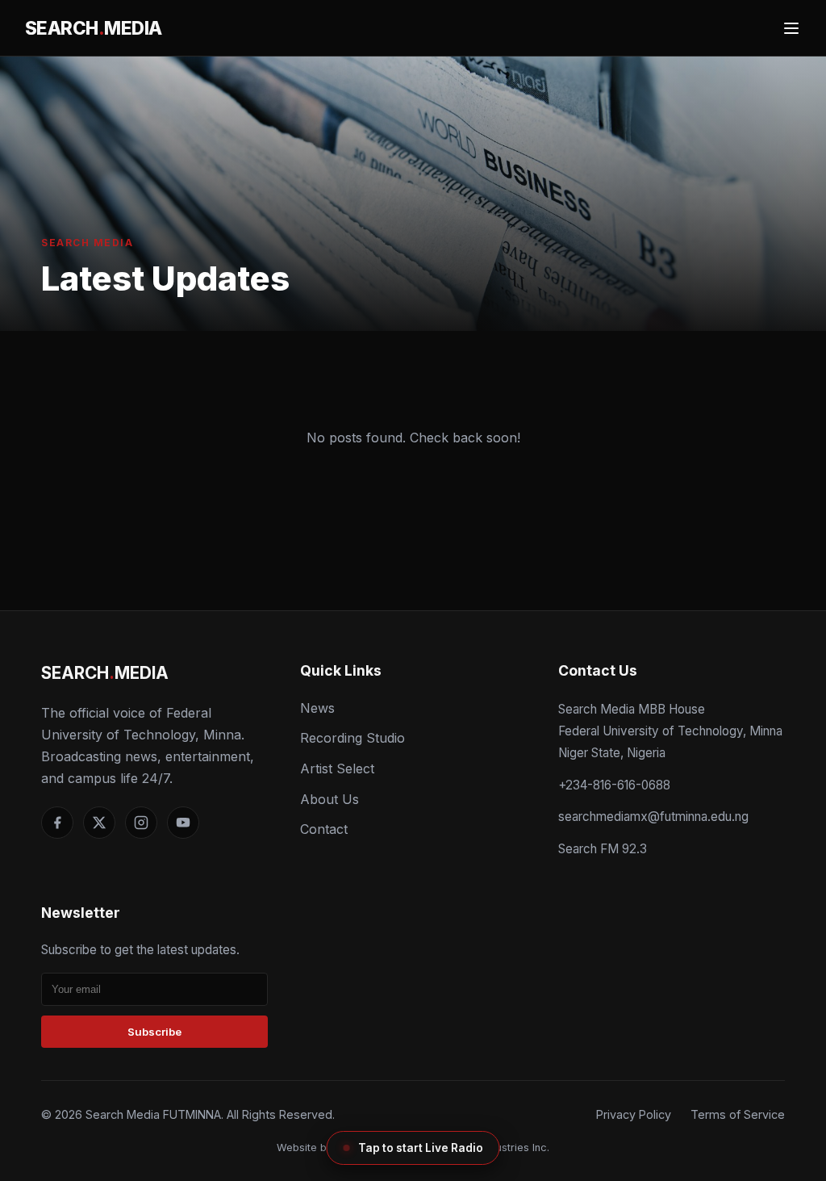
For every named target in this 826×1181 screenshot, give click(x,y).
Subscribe (154, 1031)
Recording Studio (352, 738)
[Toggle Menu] (791, 28)
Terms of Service (737, 1114)
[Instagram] (141, 822)
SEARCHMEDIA (93, 28)
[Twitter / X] (99, 822)
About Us (329, 799)
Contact (324, 829)
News (317, 708)
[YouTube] (183, 822)
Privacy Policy (633, 1114)
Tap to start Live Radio (420, 1147)
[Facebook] (57, 822)
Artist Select (337, 768)
